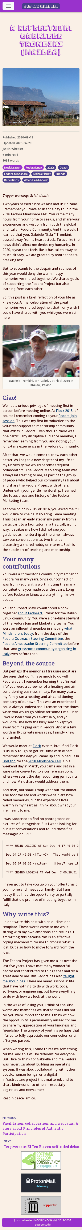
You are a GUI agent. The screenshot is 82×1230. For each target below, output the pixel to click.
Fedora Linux (34, 167)
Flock (37, 745)
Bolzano (9, 761)
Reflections (11, 180)
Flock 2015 (64, 410)
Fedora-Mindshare (16, 174)
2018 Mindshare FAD (44, 761)
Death (63, 167)
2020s (51, 167)
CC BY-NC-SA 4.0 (46, 1220)
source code (43, 1224)
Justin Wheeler (41, 6)
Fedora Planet (42, 174)
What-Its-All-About (36, 180)
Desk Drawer (12, 167)
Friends (60, 174)
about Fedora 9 (30, 613)
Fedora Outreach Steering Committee (33, 638)
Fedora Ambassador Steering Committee (35, 643)
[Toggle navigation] (8, 6)
